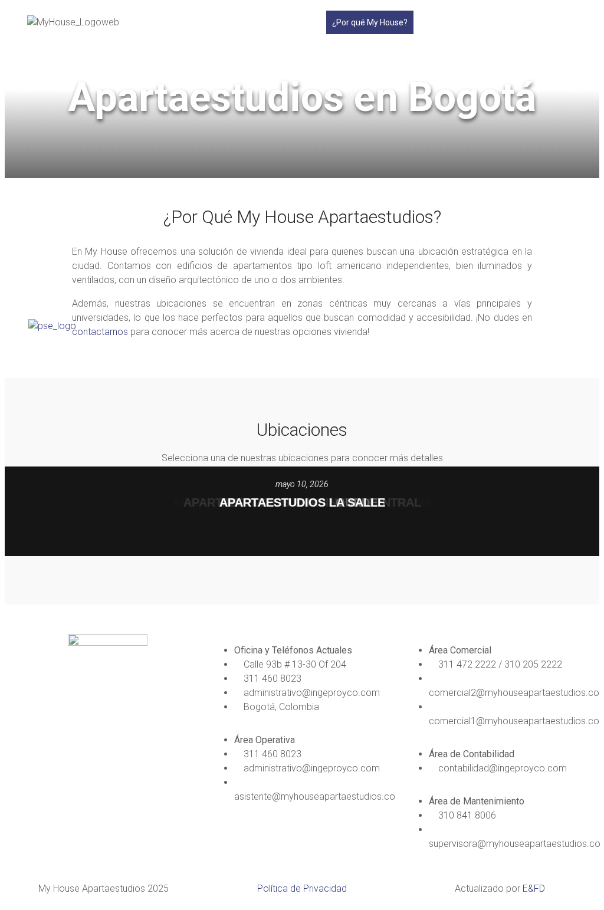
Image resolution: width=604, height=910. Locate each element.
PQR (496, 22)
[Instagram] (63, 728)
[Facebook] (31, 728)
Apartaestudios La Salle (302, 502)
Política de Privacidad (302, 888)
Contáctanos (540, 22)
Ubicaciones (441, 22)
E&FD (534, 888)
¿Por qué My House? (370, 22)
